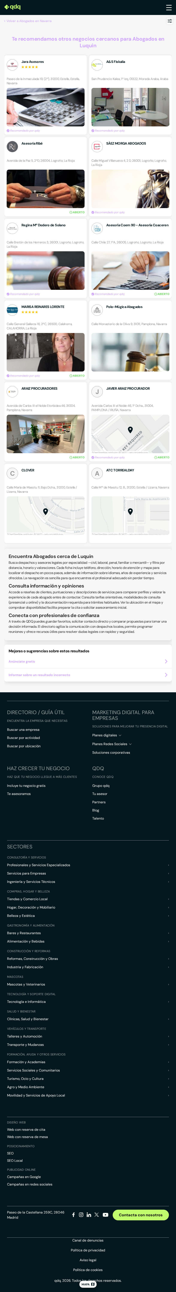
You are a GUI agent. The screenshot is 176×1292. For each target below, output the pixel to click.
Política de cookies (88, 1270)
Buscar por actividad (23, 738)
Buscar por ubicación (24, 746)
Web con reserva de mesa (27, 1137)
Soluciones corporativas (111, 752)
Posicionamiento (21, 1146)
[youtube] (105, 1216)
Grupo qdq (100, 785)
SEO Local (15, 1160)
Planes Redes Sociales (109, 744)
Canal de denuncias (87, 1240)
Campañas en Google (24, 1177)
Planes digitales (104, 735)
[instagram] (81, 1215)
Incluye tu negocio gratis (26, 785)
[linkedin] (89, 1215)
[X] (96, 1215)
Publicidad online (21, 1170)
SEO (10, 1153)
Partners (99, 802)
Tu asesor (99, 794)
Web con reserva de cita (26, 1129)
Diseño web (16, 1122)
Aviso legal (88, 1260)
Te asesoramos (19, 794)
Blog (95, 810)
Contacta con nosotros (141, 1215)
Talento (98, 818)
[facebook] (73, 1215)
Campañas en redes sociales (29, 1184)
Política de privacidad (88, 1250)
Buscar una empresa (23, 729)
